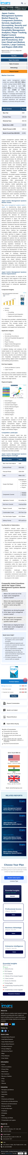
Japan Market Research (8, 1041)
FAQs (3, 1078)
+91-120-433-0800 (7, 1146)
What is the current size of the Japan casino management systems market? (11, 595)
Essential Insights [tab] (12, 891)
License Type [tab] (14, 881)
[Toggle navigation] (25, 3)
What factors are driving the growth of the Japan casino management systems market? (13, 612)
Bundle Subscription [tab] (14, 877)
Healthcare (4, 1110)
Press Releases (5, 1055)
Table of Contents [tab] (14, 64)
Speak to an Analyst (12, 710)
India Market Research (7, 1039)
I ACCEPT (21, 1153)
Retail (3, 1115)
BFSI (3, 1096)
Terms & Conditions (6, 1066)
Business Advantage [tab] (13, 928)
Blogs (3, 1053)
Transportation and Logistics (9, 1120)
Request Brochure (12, 717)
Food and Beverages (7, 1108)
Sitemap (4, 1083)
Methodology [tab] (14, 67)
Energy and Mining (6, 1106)
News (3, 1081)
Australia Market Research (8, 1037)
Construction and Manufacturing (10, 1101)
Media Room (5, 1071)
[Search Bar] (22, 3)
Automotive (4, 1094)
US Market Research (7, 1046)
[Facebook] (5, 1031)
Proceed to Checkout (14, 993)
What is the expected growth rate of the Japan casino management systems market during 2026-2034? (12, 604)
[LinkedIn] (2, 1031)
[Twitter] (8, 1031)
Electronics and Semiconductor (9, 1103)
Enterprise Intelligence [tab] (14, 947)
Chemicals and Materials (8, 1099)
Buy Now (19, 55)
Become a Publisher (7, 1076)
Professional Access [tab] (13, 910)
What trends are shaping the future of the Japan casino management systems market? (13, 627)
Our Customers (5, 1074)
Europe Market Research (8, 1044)
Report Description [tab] (14, 60)
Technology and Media (7, 1117)
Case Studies (5, 1058)
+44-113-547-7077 (7, 1139)
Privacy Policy (9, 1153)
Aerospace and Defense (8, 1089)
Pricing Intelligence (6, 1048)
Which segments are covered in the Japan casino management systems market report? (12, 619)
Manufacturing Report (7, 1051)
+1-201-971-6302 (6, 1131)
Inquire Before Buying (13, 723)
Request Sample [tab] (14, 71)
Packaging (4, 1113)
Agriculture (4, 1092)
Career (3, 1064)
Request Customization (13, 703)
